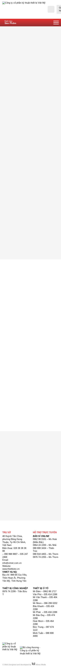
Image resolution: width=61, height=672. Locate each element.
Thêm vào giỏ (45, 237)
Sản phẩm (39, 29)
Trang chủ (24, 29)
